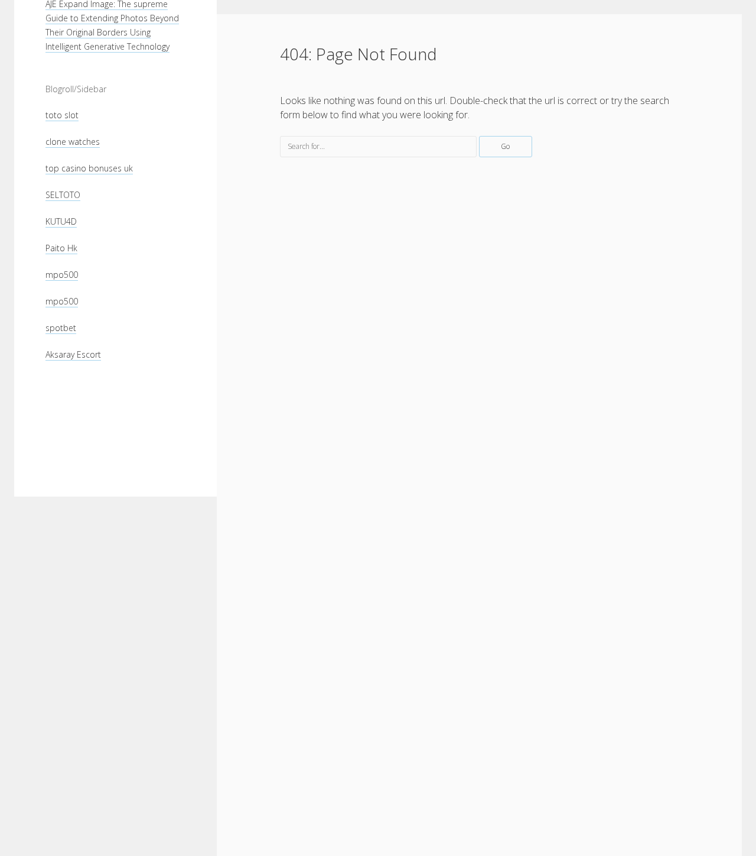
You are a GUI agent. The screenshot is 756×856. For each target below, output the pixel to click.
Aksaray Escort (73, 354)
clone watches (72, 141)
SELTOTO (62, 194)
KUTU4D (61, 221)
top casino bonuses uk (89, 168)
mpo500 (61, 274)
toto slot (62, 115)
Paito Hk (61, 248)
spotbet (60, 327)
